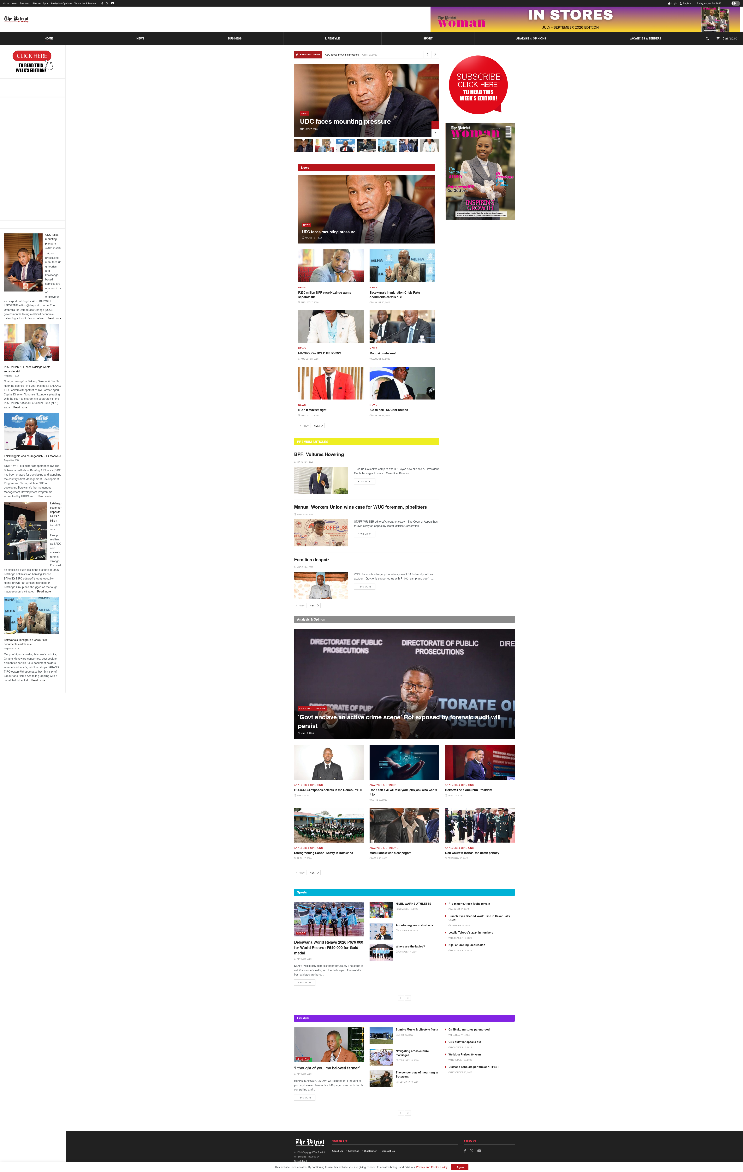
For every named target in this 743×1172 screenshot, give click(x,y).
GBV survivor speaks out (465, 1042)
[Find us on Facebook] (102, 3)
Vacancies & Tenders (85, 3)
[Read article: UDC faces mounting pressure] (366, 209)
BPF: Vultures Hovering (319, 454)
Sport (46, 3)
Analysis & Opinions (61, 3)
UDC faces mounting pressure (51, 239)
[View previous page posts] (401, 998)
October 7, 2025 (407, 951)
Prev (305, 425)
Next (317, 425)
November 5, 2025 (408, 908)
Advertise (353, 1151)
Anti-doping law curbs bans (415, 925)
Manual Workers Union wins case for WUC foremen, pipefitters (360, 506)
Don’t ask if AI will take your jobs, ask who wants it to (403, 792)
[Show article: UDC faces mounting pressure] (303, 145)
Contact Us (388, 1151)
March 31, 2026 (304, 461)
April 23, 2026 (454, 795)
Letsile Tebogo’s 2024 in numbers (471, 932)
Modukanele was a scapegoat (390, 852)
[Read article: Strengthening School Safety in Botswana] (329, 825)
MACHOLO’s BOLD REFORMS (319, 353)
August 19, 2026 (381, 358)
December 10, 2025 (461, 1047)
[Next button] (435, 125)
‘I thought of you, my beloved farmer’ (327, 1068)
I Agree (460, 1167)
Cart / (730, 38)
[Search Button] (707, 38)
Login (674, 3)
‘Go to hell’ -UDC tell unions (389, 409)
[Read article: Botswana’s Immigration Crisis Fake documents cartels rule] (402, 265)
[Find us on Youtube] (112, 3)
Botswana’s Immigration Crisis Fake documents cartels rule (395, 294)
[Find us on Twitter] (107, 3)
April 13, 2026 (379, 858)
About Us (337, 1151)
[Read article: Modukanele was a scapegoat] (404, 825)
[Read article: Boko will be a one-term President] (480, 762)
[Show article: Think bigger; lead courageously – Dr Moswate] (345, 145)
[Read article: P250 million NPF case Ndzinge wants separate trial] (331, 265)
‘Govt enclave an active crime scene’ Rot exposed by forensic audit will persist (399, 721)
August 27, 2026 (313, 237)
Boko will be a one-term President (468, 790)
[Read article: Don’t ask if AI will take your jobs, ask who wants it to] (404, 762)
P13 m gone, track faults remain (469, 903)
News (15, 3)
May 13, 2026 (307, 733)
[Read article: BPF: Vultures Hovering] (321, 480)
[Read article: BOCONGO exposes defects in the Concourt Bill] (329, 762)
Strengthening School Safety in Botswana (323, 852)
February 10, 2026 (408, 1060)
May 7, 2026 (302, 795)
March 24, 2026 (304, 566)
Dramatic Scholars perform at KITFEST (474, 1067)
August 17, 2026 (309, 415)
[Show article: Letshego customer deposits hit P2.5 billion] (366, 145)
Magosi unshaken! (383, 353)
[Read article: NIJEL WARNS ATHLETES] (381, 910)
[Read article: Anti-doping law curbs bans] (381, 931)
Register (687, 3)
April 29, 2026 (304, 958)
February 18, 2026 (457, 858)
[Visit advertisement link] (585, 19)
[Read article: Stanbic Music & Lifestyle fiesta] (381, 1035)
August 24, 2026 (309, 358)
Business (25, 3)
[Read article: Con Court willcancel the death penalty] (480, 825)
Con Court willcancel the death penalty (472, 852)
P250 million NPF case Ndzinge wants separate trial (324, 294)
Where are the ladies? (410, 946)
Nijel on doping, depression (467, 945)
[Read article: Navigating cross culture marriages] (381, 1057)
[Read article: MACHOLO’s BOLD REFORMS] (331, 326)
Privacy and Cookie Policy (431, 1167)
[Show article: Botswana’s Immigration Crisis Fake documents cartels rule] (387, 145)
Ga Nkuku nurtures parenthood (469, 1029)
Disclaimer (370, 1151)
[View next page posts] (408, 998)
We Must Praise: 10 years (465, 1054)
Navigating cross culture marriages (412, 1053)
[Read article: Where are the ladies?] (381, 952)
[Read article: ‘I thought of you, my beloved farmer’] (329, 1044)
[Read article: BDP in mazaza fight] (331, 383)
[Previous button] (435, 133)
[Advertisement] (33, 158)
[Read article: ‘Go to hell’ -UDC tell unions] (402, 383)
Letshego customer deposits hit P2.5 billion (56, 512)
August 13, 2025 (460, 909)
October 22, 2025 (408, 930)
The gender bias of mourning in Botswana (417, 1074)
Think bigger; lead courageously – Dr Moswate (32, 456)
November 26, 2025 (461, 1059)
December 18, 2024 (461, 937)
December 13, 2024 (461, 950)
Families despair (312, 559)
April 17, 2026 (304, 858)
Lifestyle (36, 3)
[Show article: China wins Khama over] (408, 145)
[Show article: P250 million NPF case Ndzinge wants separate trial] (324, 145)
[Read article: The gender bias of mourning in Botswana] (381, 1078)
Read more (54, 318)
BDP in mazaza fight (312, 409)
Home (6, 3)
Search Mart (300, 1161)
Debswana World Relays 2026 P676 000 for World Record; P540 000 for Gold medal (328, 947)
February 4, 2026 (460, 1034)
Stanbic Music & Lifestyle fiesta (417, 1029)
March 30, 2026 (304, 514)
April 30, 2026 (379, 799)
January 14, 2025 (460, 925)
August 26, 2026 (381, 302)
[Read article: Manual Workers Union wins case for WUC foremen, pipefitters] (321, 532)
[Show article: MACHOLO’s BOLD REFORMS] (429, 145)
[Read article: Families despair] (321, 585)
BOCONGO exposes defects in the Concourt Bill (328, 790)
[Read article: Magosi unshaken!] (402, 326)
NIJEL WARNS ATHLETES (413, 903)
